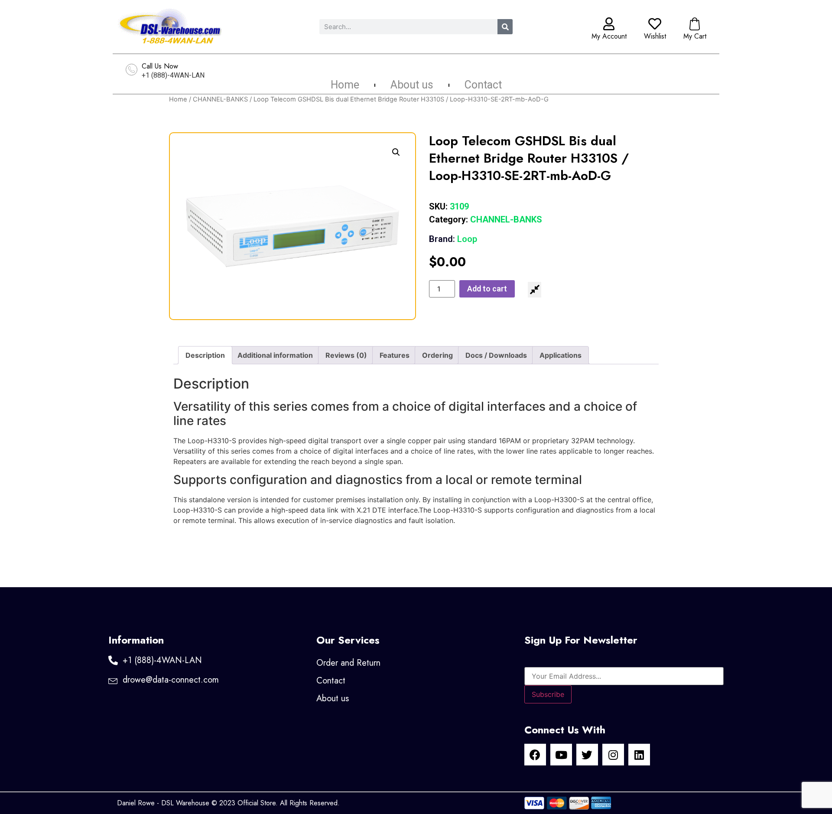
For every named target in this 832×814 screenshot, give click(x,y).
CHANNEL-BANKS (220, 99)
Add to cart (487, 288)
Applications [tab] (561, 355)
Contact (483, 85)
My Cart (694, 36)
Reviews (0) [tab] (346, 355)
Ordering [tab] (437, 355)
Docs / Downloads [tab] (496, 355)
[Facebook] (535, 754)
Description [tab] (205, 355)
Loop (453, 239)
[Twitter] (587, 754)
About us (411, 85)
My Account (609, 36)
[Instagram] (613, 754)
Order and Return (348, 663)
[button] (396, 152)
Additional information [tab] (275, 355)
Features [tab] (395, 355)
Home (345, 85)
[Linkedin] (639, 754)
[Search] (505, 26)
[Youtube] (561, 754)
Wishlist (655, 36)
